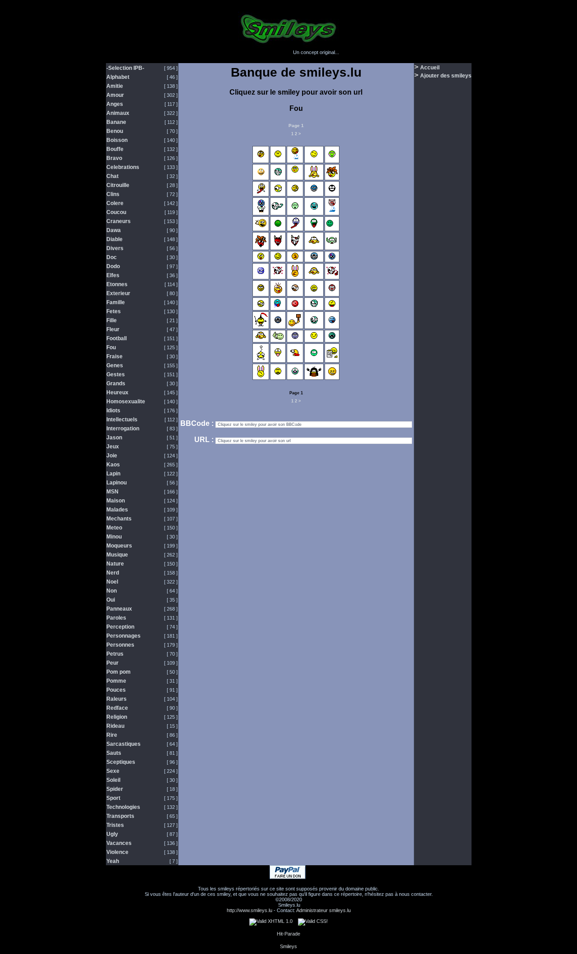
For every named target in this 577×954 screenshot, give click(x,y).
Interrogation (122, 428)
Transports (120, 816)
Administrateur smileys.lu (323, 910)
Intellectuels (121, 419)
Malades (117, 510)
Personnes (120, 645)
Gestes (115, 374)
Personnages (123, 636)
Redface (117, 708)
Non (111, 591)
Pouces (116, 690)
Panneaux (119, 609)
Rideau (115, 726)
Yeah (112, 861)
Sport (113, 798)
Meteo (114, 528)
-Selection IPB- (125, 68)
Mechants (119, 519)
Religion (116, 717)
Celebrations (122, 167)
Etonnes (117, 284)
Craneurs (118, 221)
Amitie (114, 86)
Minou (114, 537)
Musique (117, 555)
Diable (114, 239)
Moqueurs (119, 546)
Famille (115, 302)
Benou (114, 131)
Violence (117, 852)
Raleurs (116, 699)
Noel (112, 582)
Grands (115, 383)
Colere (115, 203)
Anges (114, 104)
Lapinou (116, 482)
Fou (111, 347)
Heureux (117, 392)
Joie (111, 455)
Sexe (112, 771)
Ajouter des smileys (446, 76)
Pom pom (118, 672)
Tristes (115, 825)
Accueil (430, 67)
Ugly (112, 834)
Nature (115, 564)
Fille (111, 320)
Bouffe (115, 149)
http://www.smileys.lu (249, 910)
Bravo (114, 158)
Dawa (113, 230)
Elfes (112, 275)
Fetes (113, 311)
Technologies (123, 807)
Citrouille (117, 185)
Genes (114, 365)
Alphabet (117, 77)
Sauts (113, 753)
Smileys (288, 946)
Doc (111, 257)
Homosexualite (125, 401)
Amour (115, 95)
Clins (112, 194)
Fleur (112, 329)
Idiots (113, 410)
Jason (114, 437)
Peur (112, 663)
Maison (115, 501)
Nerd (112, 573)
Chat (112, 176)
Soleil (113, 780)
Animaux (117, 113)
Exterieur (118, 293)
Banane (116, 122)
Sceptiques (120, 762)
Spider (114, 789)
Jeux (112, 446)
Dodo (113, 266)
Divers (115, 248)
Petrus (115, 654)
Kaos (113, 464)
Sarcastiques (123, 744)
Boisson (117, 140)
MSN (112, 491)
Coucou (116, 212)
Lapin (113, 473)
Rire (111, 735)
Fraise (114, 356)
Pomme (116, 681)
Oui (110, 600)
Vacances (119, 843)
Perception (120, 627)
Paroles (116, 618)
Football (116, 338)
